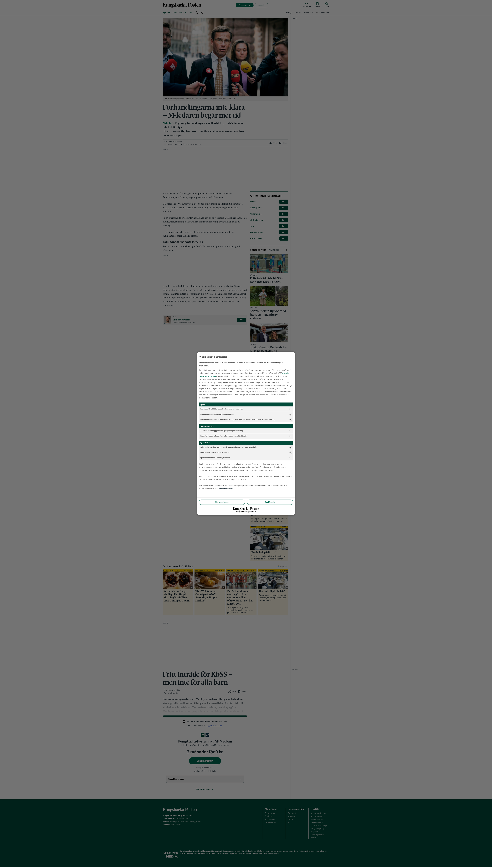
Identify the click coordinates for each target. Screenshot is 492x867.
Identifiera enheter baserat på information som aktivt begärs (223, 436)
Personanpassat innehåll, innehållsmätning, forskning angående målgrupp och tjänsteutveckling (237, 419)
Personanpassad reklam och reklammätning (217, 414)
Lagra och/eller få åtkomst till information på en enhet (221, 409)
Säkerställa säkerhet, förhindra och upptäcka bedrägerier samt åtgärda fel (228, 447)
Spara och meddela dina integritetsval (215, 458)
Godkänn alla (270, 502)
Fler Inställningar (222, 502)
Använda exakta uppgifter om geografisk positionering (221, 431)
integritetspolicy (225, 488)
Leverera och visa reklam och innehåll (214, 452)
